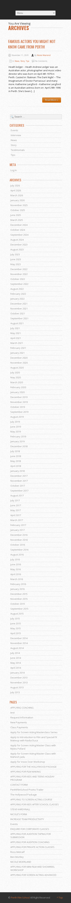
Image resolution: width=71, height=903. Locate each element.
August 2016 (17, 554)
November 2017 (19, 480)
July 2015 (15, 618)
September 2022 (19, 284)
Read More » (51, 100)
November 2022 (19, 274)
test (12, 712)
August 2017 (17, 495)
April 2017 (15, 515)
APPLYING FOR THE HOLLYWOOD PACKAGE (33, 766)
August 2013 (17, 687)
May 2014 (15, 662)
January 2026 (17, 200)
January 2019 (17, 441)
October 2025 (17, 210)
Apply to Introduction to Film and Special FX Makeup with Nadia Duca (33, 739)
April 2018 (15, 466)
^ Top (60, 897)
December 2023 (18, 244)
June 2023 (15, 259)
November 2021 (19, 308)
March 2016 (16, 579)
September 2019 (19, 412)
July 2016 (15, 559)
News (17, 61)
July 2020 (15, 372)
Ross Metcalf (17, 852)
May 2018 (15, 461)
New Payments (18, 722)
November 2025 (19, 205)
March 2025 (16, 220)
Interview (16, 135)
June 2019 (15, 426)
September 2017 (19, 490)
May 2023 (15, 264)
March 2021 (16, 343)
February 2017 (18, 525)
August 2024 (17, 239)
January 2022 (17, 298)
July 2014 (15, 653)
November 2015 (19, 598)
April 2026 (15, 190)
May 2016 (15, 569)
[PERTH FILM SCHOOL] (35, 5)
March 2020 (16, 382)
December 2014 (18, 638)
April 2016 (15, 574)
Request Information (21, 717)
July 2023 (15, 254)
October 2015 (17, 603)
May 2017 (15, 510)
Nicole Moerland (44, 55)
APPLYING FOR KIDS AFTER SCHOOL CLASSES (34, 804)
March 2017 (16, 520)
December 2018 (18, 446)
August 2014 (17, 648)
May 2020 (15, 377)
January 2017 (17, 530)
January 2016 (17, 589)
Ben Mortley (17, 857)
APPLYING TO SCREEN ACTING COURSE (31, 799)
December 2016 (18, 535)
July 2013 (15, 692)
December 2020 (18, 357)
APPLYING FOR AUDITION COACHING (30, 842)
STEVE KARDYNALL (20, 809)
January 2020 (17, 392)
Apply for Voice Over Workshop (27, 761)
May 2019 (15, 431)
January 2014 (17, 672)
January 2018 (17, 471)
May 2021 (15, 333)
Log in (13, 170)
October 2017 (17, 485)
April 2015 (15, 633)
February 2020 (18, 387)
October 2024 (17, 229)
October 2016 (17, 544)
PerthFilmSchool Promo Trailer (27, 789)
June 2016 (15, 564)
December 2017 (18, 475)
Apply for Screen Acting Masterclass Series (34, 732)
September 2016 (19, 549)
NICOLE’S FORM (18, 814)
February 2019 (18, 436)
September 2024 (19, 234)
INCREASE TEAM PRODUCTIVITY (27, 819)
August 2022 (17, 288)
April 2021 (15, 338)
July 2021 (15, 328)
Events (14, 130)
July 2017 (15, 500)
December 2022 (18, 269)
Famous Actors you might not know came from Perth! (32, 44)
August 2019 (17, 416)
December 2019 (18, 397)
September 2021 (19, 318)
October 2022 (17, 279)
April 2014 (15, 667)
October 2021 (17, 313)
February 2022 (18, 293)
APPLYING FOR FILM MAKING (25, 771)
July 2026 (15, 185)
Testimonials (18, 150)
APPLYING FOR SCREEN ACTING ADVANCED (33, 875)
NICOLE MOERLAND (20, 861)
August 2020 (17, 367)
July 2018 (15, 451)
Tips (27, 61)
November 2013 (19, 682)
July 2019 (15, 421)
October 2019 (17, 407)
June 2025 (15, 215)
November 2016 (19, 539)
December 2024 (18, 225)
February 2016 (18, 584)
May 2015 (15, 628)
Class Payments (19, 727)
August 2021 (17, 323)
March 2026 (16, 195)
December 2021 (18, 303)
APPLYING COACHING (21, 707)
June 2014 (15, 658)
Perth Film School (20, 897)
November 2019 (19, 402)
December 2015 (18, 594)
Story (22, 61)
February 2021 (18, 348)
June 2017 (15, 505)
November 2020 (19, 362)
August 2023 (17, 249)
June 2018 (15, 456)
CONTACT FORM (19, 784)
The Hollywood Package (23, 794)
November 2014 (19, 643)
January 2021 (17, 352)
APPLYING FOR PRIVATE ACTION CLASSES (32, 847)
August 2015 (17, 613)
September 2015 (19, 608)
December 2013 (18, 677)
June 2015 (15, 623)
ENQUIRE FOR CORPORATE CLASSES (29, 829)
